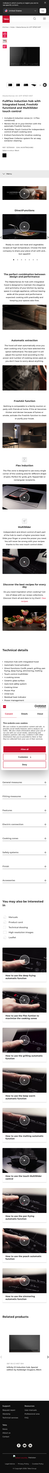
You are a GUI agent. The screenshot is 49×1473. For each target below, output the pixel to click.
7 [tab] (37, 260)
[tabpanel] (24, 237)
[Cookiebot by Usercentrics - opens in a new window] (35, 706)
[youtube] (24, 1445)
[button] (20, 10)
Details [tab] (24, 714)
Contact (5, 1437)
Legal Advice (10, 1464)
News (4, 1429)
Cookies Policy (38, 1464)
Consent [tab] (9, 714)
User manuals (31, 1410)
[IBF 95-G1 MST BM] (24, 1343)
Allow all (24, 749)
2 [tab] (17, 260)
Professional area (32, 1414)
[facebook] (18, 1445)
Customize (23, 757)
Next (40, 85)
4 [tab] (25, 260)
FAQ (26, 1418)
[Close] (45, 3)
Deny (24, 765)
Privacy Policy (23, 1464)
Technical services (10, 1418)
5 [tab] (29, 260)
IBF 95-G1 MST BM (15, 1363)
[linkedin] (30, 1445)
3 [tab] (21, 260)
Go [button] (43, 11)
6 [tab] (33, 260)
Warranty (6, 1414)
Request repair (8, 1410)
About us (6, 1433)
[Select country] (39, 18)
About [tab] (40, 714)
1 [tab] (13, 260)
